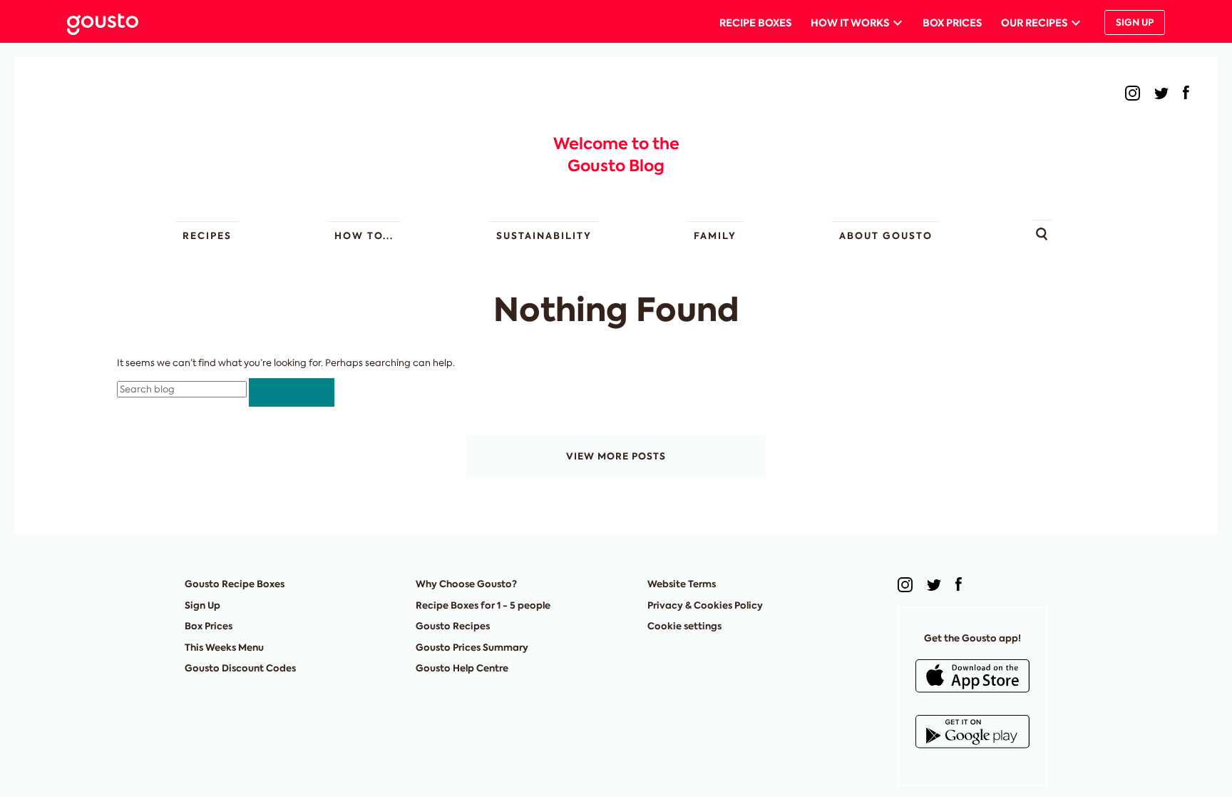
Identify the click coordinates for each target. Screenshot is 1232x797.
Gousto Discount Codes (240, 668)
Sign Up (1135, 22)
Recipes (207, 236)
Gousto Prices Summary (472, 647)
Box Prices (952, 23)
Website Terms (681, 584)
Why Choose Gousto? (466, 584)
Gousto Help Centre (462, 668)
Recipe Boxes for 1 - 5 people (483, 605)
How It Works (850, 23)
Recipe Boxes (755, 23)
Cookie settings (684, 626)
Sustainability (544, 236)
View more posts (616, 456)
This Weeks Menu (224, 647)
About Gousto (886, 236)
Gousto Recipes (453, 626)
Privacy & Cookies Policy (705, 605)
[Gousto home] (113, 22)
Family (715, 236)
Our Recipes (1034, 23)
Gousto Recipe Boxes (234, 584)
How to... (364, 236)
